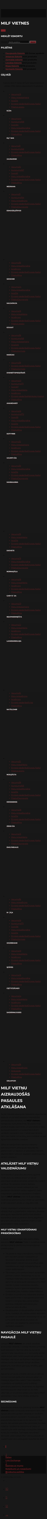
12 (6, 1506)
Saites (8, 1457)
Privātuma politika (14, 1472)
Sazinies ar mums (14, 1466)
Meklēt (33, 42)
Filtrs (3, 30)
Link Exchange (12, 1460)
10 (6, 1488)
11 (6, 1497)
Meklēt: (4, 42)
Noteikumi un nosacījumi (18, 1469)
